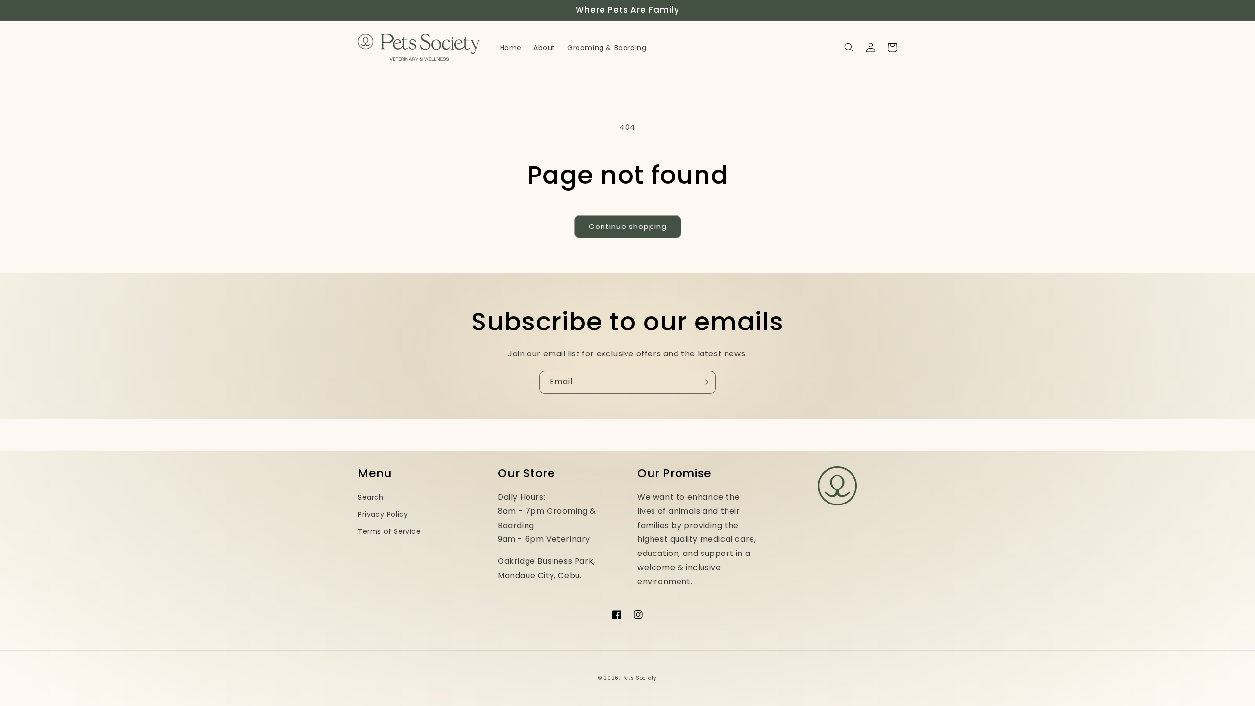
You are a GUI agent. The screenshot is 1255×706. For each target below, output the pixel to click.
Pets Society (639, 677)
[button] (849, 47)
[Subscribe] (704, 382)
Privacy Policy (383, 514)
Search (371, 497)
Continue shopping (628, 226)
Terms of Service (389, 531)
